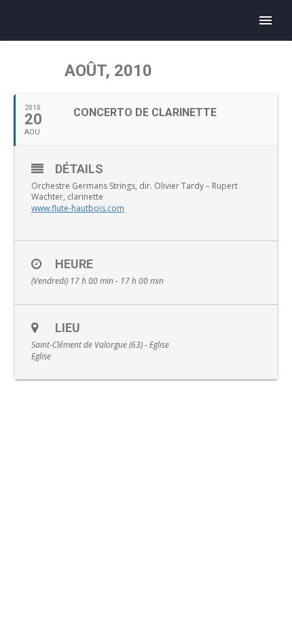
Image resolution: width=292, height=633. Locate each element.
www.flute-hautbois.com (77, 208)
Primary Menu (265, 20)
